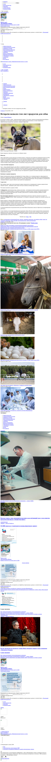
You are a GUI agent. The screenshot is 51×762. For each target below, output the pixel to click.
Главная (5, 101)
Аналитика (5, 57)
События (5, 99)
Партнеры (5, 6)
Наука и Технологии (7, 53)
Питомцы (3, 502)
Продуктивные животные (9, 49)
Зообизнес (5, 52)
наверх (2, 707)
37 (1, 583)
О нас (4, 4)
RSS (4, 746)
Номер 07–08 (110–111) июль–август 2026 (10, 24)
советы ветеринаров (31, 220)
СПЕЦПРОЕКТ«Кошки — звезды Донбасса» (7, 523)
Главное (5, 83)
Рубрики (5, 1)
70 (3, 31)
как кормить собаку (38, 219)
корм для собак (14, 220)
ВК (30, 216)
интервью (3, 430)
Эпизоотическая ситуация (9, 47)
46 (1, 31)
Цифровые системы (7, 48)
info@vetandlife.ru (4, 12)
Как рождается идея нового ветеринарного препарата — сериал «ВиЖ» (17, 612)
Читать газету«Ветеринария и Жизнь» (6, 23)
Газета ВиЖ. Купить (5, 26)
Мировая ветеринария (8, 54)
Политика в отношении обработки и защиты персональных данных (18, 749)
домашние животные (28, 219)
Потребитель (6, 94)
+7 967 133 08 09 (4, 69)
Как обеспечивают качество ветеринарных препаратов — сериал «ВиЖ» (17, 500)
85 (3, 696)
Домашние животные (8, 51)
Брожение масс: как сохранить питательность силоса (13, 227)
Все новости (6, 59)
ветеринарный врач (14, 219)
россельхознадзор (22, 220)
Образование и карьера (8, 55)
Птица (4, 88)
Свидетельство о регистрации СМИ (11, 748)
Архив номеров (6, 7)
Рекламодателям (7, 9)
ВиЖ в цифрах (6, 97)
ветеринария (7, 219)
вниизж (21, 219)
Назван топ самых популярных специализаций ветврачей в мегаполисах (17, 225)
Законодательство (7, 46)
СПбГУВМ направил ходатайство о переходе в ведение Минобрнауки (16, 410)
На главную (3, 413)
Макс (27, 216)
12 (3, 583)
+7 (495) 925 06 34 (5, 731)
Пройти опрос (34, 223)
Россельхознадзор (7, 5)
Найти (17, 2)
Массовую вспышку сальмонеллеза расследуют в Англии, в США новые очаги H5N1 (20, 229)
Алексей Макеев (7, 117)
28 (1, 696)
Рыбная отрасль (6, 89)
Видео (4, 58)
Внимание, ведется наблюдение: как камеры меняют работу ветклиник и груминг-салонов (21, 614)
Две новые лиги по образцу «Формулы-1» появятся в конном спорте (16, 385)
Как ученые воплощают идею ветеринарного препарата (13, 611)
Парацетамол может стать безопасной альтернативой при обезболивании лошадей (19, 226)
